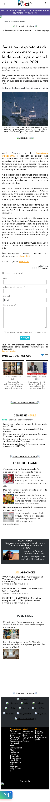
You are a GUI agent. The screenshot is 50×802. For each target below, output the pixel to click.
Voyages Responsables (15, 769)
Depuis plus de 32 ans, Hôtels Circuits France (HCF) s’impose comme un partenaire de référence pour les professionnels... (23, 518)
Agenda (38, 735)
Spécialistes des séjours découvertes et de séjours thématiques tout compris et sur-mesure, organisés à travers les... (24, 480)
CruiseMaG (15, 737)
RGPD (25, 740)
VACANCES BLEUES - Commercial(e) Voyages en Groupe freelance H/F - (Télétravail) (22, 579)
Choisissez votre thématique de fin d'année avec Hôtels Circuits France (22, 470)
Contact (38, 731)
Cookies (25, 742)
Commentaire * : (10, 305)
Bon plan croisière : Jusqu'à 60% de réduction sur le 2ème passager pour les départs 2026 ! (24, 644)
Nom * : (6, 278)
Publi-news (25, 616)
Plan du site (27, 737)
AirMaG (13, 731)
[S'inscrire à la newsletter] (6, 795)
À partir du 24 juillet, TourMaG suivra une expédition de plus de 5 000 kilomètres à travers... (33, 555)
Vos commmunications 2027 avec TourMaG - (25, 11)
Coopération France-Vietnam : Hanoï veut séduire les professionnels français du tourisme (23, 624)
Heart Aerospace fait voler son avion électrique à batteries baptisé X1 (25, 435)
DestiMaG (14, 740)
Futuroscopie (16, 742)
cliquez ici (24, 261)
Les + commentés (25, 420)
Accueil (5, 22)
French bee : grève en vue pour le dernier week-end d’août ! (25, 425)
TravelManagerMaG (15, 759)
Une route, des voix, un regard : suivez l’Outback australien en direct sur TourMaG (25, 545)
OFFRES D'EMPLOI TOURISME (15, 584)
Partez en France (18, 22)
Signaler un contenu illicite (27, 733)
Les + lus (12, 420)
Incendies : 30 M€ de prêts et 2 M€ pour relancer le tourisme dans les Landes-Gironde (36, 384)
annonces (25, 573)
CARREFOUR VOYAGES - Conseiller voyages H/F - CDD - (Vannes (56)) (21, 599)
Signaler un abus (9, 351)
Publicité (39, 733)
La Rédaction (18, 88)
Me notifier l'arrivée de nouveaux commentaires (26, 332)
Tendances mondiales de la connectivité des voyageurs (23, 430)
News (4, 420)
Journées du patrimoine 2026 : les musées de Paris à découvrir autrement (13, 384)
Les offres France (25, 463)
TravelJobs (14, 756)
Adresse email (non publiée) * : (15, 287)
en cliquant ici (23, 256)
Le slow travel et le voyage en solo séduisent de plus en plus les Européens (23, 440)
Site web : (7, 296)
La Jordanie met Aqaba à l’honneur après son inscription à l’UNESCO (24, 445)
